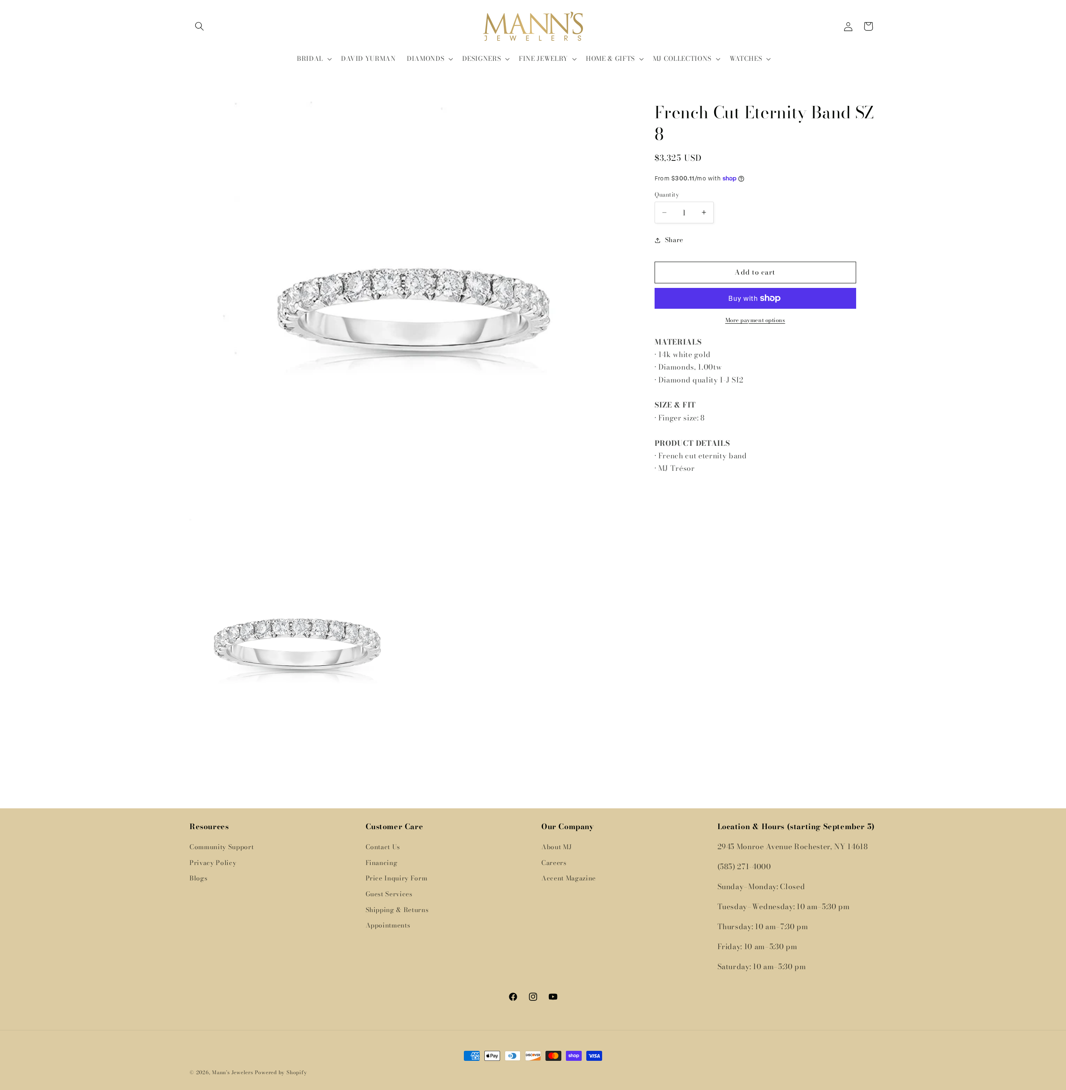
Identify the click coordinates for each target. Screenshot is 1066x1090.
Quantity (667, 194)
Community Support (221, 847)
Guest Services (389, 894)
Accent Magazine (568, 878)
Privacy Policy (212, 863)
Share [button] (674, 240)
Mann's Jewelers (232, 1072)
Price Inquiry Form (397, 878)
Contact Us (383, 847)
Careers (554, 863)
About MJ (556, 847)
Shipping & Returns (397, 910)
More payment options (755, 320)
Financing (382, 863)
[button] (199, 26)
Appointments (388, 925)
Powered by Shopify (281, 1072)
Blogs (198, 878)
